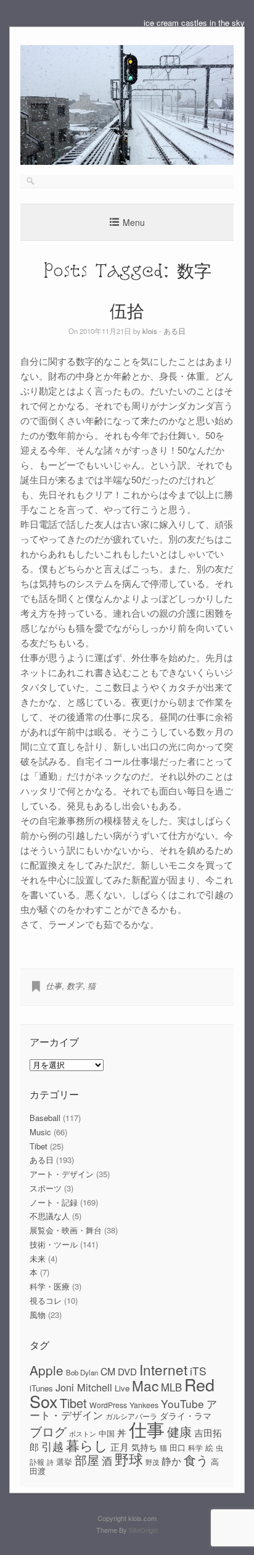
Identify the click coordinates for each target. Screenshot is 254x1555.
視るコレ (46, 1300)
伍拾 (127, 310)
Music (40, 1132)
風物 (38, 1314)
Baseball (45, 1118)
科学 (195, 1447)
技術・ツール (54, 1244)
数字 (75, 985)
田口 (178, 1447)
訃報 (37, 1462)
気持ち (144, 1447)
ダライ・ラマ (185, 1415)
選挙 (64, 1461)
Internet (163, 1369)
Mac (145, 1385)
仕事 (54, 985)
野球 (129, 1458)
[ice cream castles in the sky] (127, 161)
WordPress (108, 1405)
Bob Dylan (82, 1372)
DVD (127, 1371)
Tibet (38, 1146)
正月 (119, 1446)
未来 (38, 1258)
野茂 (152, 1462)
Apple (46, 1370)
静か (171, 1461)
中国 (107, 1433)
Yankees (143, 1405)
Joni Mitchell (83, 1387)
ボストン (82, 1433)
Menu (134, 222)
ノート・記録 (54, 1202)
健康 (179, 1431)
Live (122, 1388)
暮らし (87, 1444)
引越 (52, 1446)
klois (149, 331)
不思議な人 (50, 1216)
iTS (198, 1370)
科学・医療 (50, 1286)
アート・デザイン (62, 1174)
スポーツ (46, 1188)
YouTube (182, 1403)
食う (196, 1460)
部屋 (87, 1460)
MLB (171, 1387)
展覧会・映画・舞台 (66, 1230)
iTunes (41, 1388)
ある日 (174, 331)
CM (107, 1371)
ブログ (48, 1431)
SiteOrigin (143, 1530)
